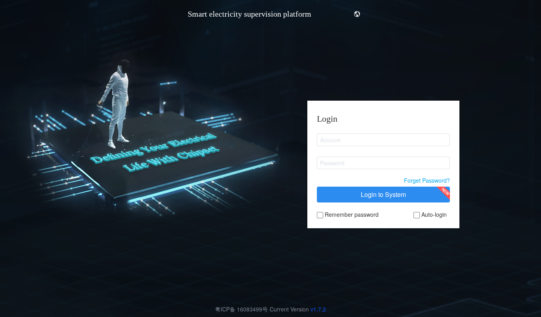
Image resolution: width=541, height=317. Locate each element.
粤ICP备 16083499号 (241, 309)
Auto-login (433, 214)
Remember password (351, 214)
